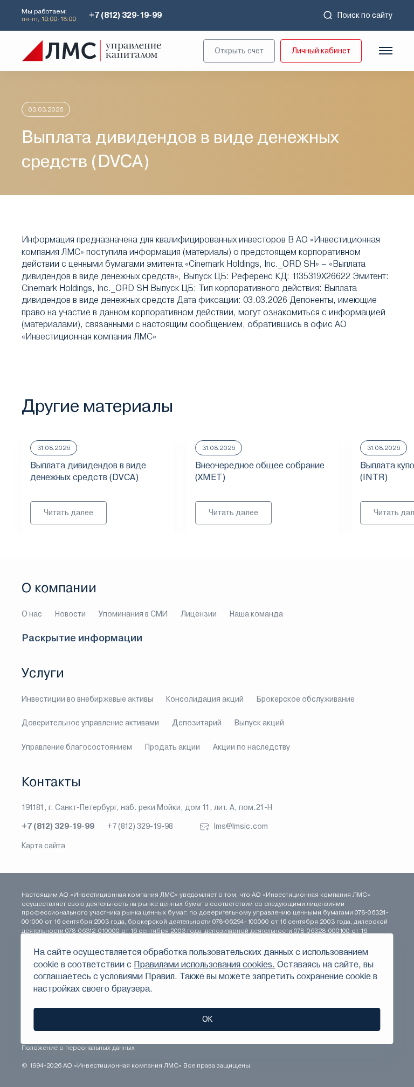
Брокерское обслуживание (306, 699)
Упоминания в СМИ (133, 614)
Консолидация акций (205, 699)
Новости (70, 614)
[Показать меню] (385, 51)
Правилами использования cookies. (204, 964)
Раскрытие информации (82, 637)
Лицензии (199, 614)
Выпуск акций (259, 722)
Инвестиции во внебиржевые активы (87, 699)
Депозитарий (197, 722)
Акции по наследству (251, 747)
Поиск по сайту (364, 15)
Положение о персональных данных (78, 1047)
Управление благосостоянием (77, 747)
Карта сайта (43, 845)
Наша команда (256, 614)
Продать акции (172, 747)
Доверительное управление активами (90, 722)
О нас (32, 614)
